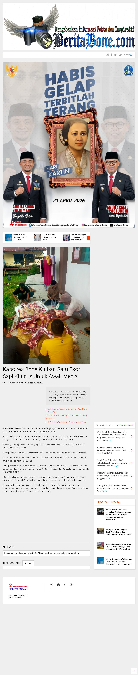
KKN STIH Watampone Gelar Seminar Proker (68, 422)
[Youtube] (107, 54)
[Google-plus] (120, 54)
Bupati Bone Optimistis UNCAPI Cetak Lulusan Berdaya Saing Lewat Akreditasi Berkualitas (119, 546)
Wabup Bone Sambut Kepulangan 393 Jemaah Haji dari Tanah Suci (78, 236)
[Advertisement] (46, 522)
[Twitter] (115, 54)
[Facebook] (111, 54)
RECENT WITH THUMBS (108, 502)
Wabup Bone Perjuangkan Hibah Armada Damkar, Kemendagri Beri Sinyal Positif (118, 531)
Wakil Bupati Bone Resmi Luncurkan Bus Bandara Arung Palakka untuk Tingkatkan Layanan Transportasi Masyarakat (118, 515)
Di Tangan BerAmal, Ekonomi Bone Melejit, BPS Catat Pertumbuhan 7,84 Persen (49, 235)
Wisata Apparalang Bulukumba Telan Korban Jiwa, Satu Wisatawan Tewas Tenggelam (20, 235)
